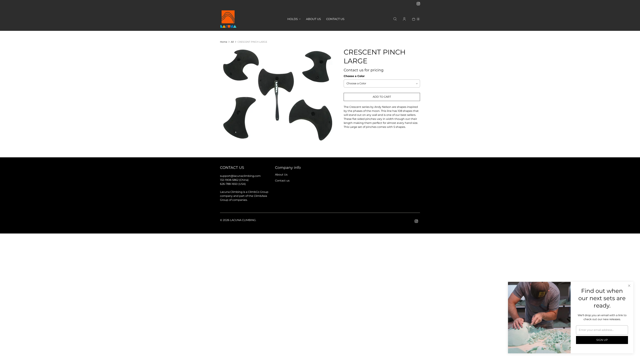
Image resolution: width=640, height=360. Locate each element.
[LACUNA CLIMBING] (228, 19)
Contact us (282, 180)
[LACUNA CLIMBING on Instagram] (418, 3)
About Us (281, 174)
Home (223, 41)
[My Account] (404, 19)
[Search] (395, 19)
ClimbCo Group (258, 192)
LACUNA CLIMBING (243, 220)
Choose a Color (354, 76)
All (232, 41)
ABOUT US (313, 19)
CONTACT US (335, 19)
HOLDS (292, 19)
